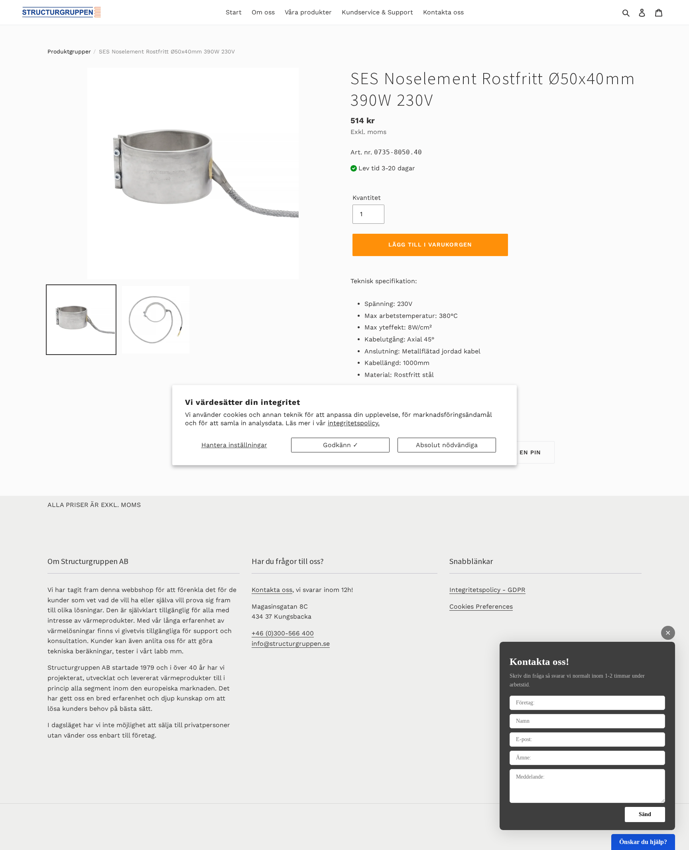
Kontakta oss (272, 590)
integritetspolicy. (354, 423)
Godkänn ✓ (340, 445)
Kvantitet (366, 197)
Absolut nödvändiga (447, 445)
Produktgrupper (69, 51)
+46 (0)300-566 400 (283, 633)
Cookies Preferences (481, 606)
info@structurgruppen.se (291, 643)
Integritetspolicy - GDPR (487, 590)
